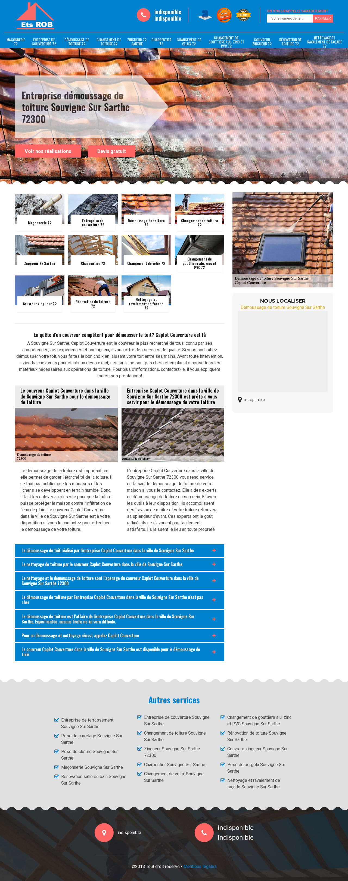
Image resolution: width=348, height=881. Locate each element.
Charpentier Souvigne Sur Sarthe (174, 764)
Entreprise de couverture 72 (44, 41)
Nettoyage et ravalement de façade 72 (324, 41)
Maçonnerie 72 (16, 41)
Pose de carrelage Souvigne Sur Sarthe (91, 739)
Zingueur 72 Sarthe (137, 41)
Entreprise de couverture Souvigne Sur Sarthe (177, 720)
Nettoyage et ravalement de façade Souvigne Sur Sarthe (253, 783)
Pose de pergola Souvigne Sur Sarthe (256, 768)
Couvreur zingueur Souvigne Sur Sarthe (257, 752)
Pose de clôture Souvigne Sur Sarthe (89, 755)
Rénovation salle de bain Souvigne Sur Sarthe (93, 780)
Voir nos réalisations (48, 151)
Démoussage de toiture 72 (76, 41)
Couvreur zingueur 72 (262, 41)
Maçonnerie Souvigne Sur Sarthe (92, 767)
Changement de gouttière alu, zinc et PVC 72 (226, 41)
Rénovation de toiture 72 (290, 41)
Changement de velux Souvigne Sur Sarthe (174, 777)
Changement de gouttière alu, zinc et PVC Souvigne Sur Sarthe (259, 720)
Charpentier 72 (161, 41)
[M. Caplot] (35, 16)
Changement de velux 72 (189, 41)
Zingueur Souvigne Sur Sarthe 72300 (172, 752)
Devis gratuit (111, 151)
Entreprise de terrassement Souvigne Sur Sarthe (87, 723)
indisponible (167, 11)
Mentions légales (200, 866)
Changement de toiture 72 (109, 41)
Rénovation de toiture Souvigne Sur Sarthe (257, 736)
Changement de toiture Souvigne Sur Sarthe (175, 736)
